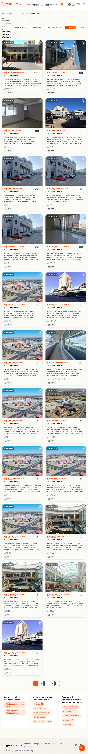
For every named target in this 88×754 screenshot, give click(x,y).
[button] (22, 82)
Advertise (27, 744)
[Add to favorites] (40, 43)
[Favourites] (78, 4)
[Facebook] (76, 745)
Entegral (31, 751)
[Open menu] (84, 4)
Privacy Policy (29, 747)
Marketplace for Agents (53, 744)
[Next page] (57, 683)
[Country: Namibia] (71, 4)
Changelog (37, 744)
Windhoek (6, 37)
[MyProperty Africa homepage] (14, 745)
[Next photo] (40, 55)
